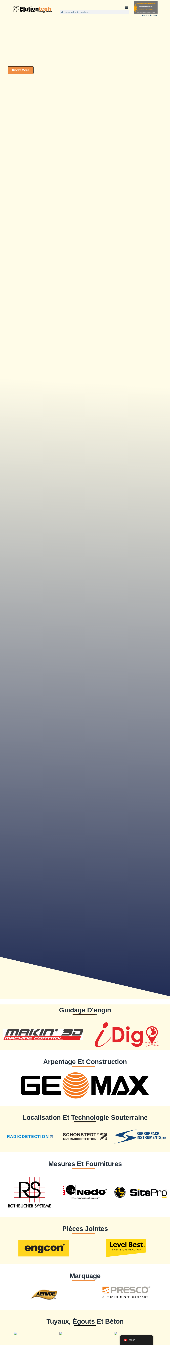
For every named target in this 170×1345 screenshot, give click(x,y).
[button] (126, 7)
